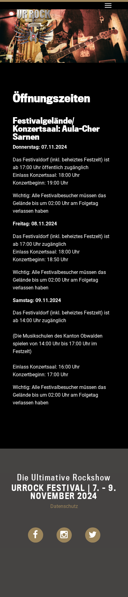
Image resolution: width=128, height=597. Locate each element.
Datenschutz (64, 506)
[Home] (33, 7)
